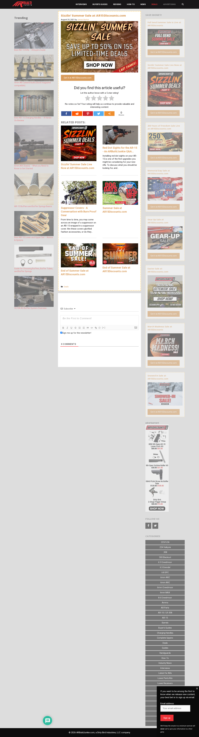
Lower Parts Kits (165, 678)
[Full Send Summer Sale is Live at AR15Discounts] (165, 44)
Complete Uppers (165, 638)
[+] (103, 327)
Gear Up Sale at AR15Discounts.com (158, 221)
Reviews (117, 4)
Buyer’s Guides (100, 4)
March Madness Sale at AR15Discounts (160, 328)
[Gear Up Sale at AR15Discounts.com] (165, 248)
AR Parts (165, 608)
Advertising (169, 4)
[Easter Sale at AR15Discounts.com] (165, 306)
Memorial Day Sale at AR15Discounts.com (159, 172)
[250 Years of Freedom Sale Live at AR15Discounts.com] (165, 150)
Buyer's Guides (165, 628)
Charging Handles (165, 633)
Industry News (165, 663)
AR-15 (165, 618)
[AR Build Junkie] (22, 4)
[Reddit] (77, 113)
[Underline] (71, 328)
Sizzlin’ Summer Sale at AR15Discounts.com (93, 15)
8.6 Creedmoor (165, 597)
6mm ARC (165, 577)
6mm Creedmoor (165, 587)
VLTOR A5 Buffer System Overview (30, 308)
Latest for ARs (165, 673)
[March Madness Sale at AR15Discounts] (165, 355)
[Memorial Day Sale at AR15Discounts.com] (165, 199)
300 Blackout (165, 557)
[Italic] (67, 328)
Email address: (167, 703)
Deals (154, 4)
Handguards (165, 653)
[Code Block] (92, 328)
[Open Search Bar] (183, 4)
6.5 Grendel (165, 567)
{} (100, 327)
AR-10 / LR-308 (165, 612)
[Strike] (75, 328)
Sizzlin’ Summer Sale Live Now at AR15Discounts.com (165, 66)
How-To (131, 4)
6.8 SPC (165, 572)
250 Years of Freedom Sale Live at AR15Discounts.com (164, 127)
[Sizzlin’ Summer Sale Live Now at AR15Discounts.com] (165, 105)
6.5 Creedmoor (165, 562)
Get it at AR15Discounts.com (77, 77)
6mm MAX (165, 592)
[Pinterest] (88, 113)
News (143, 4)
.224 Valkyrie (165, 547)
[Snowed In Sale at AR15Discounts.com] (165, 404)
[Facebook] (66, 113)
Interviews (81, 4)
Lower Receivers (165, 683)
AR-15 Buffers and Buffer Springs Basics (33, 206)
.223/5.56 (165, 542)
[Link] (96, 328)
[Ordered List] (80, 328)
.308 (165, 552)
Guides (165, 648)
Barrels (165, 623)
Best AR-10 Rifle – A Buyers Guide (29, 50)
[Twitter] (99, 113)
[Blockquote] (88, 328)
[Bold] (63, 328)
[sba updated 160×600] (157, 511)
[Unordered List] (84, 328)
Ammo (165, 602)
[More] (109, 113)
